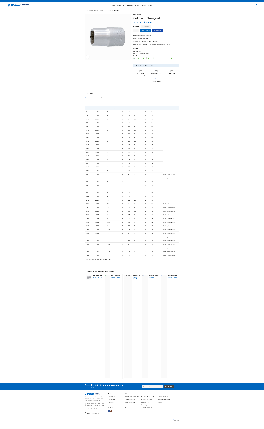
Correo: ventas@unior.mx (93, 413)
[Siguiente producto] (178, 11)
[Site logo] (19, 5)
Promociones (111, 402)
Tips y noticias (111, 399)
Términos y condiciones (164, 399)
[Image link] (92, 393)
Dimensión (136, 26)
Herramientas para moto (131, 399)
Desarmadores (145, 402)
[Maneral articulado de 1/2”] (164, 326)
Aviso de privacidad (163, 396)
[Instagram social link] (111, 411)
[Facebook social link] (109, 411)
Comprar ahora (157, 30)
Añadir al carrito (145, 30)
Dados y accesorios (94, 10)
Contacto (110, 405)
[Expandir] (87, 57)
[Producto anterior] (175, 11)
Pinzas (126, 407)
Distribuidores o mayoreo (114, 407)
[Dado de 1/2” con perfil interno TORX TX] (107, 326)
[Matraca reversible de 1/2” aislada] (145, 326)
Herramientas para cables (147, 396)
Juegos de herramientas (147, 407)
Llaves (126, 405)
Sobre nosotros (111, 396)
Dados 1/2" (102, 10)
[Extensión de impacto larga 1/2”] (128, 326)
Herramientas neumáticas (147, 399)
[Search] (252, 5)
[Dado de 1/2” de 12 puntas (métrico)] (89, 277)
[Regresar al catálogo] (176, 11)
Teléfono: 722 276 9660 (92, 409)
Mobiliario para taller (146, 405)
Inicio (86, 10)
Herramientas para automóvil (132, 396)
